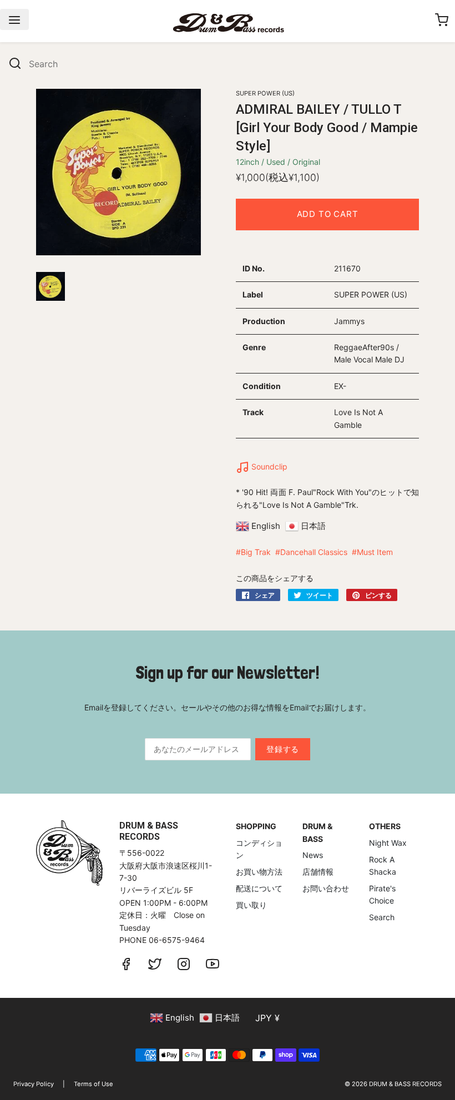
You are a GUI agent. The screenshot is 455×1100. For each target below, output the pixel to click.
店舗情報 (317, 871)
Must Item (375, 552)
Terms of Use (93, 1084)
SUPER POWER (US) (265, 93)
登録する (282, 749)
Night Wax (388, 842)
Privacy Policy (33, 1084)
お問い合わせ (325, 888)
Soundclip (268, 466)
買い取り (251, 905)
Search (382, 917)
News (312, 855)
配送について (259, 888)
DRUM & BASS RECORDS (405, 1084)
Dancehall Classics (313, 552)
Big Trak (256, 552)
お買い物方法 (259, 871)
